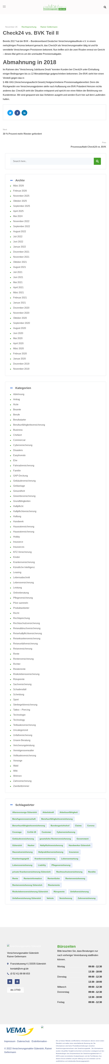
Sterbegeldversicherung (25, 704)
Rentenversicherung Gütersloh (27, 885)
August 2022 (19, 231)
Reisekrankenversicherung (26, 638)
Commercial (19, 440)
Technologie (19, 715)
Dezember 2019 (21, 364)
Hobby (16, 537)
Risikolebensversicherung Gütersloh (30, 891)
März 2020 (18, 348)
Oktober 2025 (20, 201)
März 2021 (18, 292)
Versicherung (65, 898)
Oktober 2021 (20, 262)
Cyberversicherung (22, 445)
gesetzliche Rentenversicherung (55, 839)
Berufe (16, 414)
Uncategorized (20, 730)
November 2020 (21, 313)
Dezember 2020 (21, 308)
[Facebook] (9, 981)
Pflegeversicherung (23, 598)
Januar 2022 (19, 247)
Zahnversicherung (22, 781)
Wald (15, 766)
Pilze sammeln (20, 603)
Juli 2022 (17, 236)
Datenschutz (23, 1041)
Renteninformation (33, 878)
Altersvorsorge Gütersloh (24, 812)
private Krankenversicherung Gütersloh (31, 872)
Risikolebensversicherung (26, 674)
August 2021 (19, 267)
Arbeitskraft (48, 812)
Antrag (16, 399)
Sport (16, 699)
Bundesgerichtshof (60, 825)
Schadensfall (19, 689)
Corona (90, 825)
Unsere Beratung (21, 740)
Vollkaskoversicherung (24, 755)
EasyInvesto (19, 455)
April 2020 (18, 343)
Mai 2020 (18, 338)
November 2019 (21, 369)
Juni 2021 (18, 277)
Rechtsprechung (29, 27)
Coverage (17, 832)
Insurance (18, 542)
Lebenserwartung (69, 859)
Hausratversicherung (23, 526)
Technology (19, 720)
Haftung (17, 516)
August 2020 (19, 328)
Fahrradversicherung (23, 465)
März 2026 (18, 185)
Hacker (31, 845)
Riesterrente (19, 669)
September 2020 (21, 323)
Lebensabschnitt (21, 577)
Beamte (17, 409)
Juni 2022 (18, 241)
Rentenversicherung (23, 659)
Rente (16, 654)
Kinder (16, 557)
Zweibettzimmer (21, 786)
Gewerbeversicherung (24, 496)
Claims (78, 825)
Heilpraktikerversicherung (50, 852)
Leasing (17, 572)
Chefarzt (17, 435)
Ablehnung (18, 394)
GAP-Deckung (20, 475)
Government (83, 839)
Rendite (92, 872)
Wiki (15, 771)
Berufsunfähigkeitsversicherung (29, 425)
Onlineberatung (21, 593)
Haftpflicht (18, 506)
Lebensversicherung (23, 582)
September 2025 (21, 206)
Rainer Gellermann (48, 27)
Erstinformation (39, 1041)
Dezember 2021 (21, 252)
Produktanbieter (21, 608)
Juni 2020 (18, 333)
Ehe (15, 460)
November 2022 (21, 221)
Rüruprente (19, 679)
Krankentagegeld (20, 859)
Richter (16, 664)
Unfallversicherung (22, 735)
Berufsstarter (19, 420)
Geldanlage (19, 486)
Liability (42, 865)
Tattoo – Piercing (21, 710)
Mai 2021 (18, 282)
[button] (105, 7)
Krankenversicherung (24, 562)
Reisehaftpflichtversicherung (27, 633)
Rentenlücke (54, 878)
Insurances (18, 547)
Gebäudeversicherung (24, 481)
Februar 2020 (20, 353)
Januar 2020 (19, 358)
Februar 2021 (20, 297)
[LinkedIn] (17, 981)
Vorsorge (17, 760)
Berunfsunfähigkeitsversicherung (28, 825)
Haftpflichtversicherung (24, 511)
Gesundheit (19, 491)
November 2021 (21, 257)
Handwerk (18, 521)
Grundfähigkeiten (22, 501)
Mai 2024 (18, 216)
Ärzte (15, 404)
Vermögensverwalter (23, 750)
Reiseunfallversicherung (25, 643)
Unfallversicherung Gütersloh (26, 898)
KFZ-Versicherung (22, 552)
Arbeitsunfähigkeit (69, 812)
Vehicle (50, 898)
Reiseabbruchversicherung (26, 628)
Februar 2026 (20, 191)
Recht (16, 613)
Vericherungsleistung (23, 745)
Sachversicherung (22, 684)
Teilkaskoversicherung (24, 725)
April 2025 (18, 211)
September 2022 (21, 226)
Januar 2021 (19, 302)
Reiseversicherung (22, 648)
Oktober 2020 (20, 318)
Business (18, 430)
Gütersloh (17, 845)
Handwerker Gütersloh (79, 845)
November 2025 (21, 196)
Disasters (18, 450)
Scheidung (18, 694)
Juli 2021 (17, 272)
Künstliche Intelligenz (24, 567)
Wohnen (17, 776)
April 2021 (18, 287)
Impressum (9, 1041)
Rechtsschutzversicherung (26, 623)
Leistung (17, 587)
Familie (17, 470)
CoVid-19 (31, 832)
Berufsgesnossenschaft (24, 819)
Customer (46, 832)
